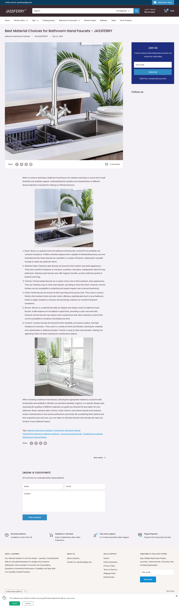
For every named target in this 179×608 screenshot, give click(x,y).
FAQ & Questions (111, 562)
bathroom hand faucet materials (17, 36)
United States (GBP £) (14, 591)
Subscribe (153, 72)
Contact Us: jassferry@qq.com (79, 562)
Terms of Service (110, 570)
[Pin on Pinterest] (21, 164)
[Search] (136, 10)
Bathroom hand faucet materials (40, 430)
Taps (34, 20)
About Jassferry (73, 558)
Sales (113, 20)
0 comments (115, 164)
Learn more (70, 598)
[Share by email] (31, 164)
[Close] (176, 596)
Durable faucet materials (93, 434)
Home (7, 20)
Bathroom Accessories (68, 20)
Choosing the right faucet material (67, 430)
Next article (98, 458)
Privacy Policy (109, 566)
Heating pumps (49, 20)
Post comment (35, 517)
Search (106, 558)
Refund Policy (109, 577)
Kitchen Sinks (19, 20)
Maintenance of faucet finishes (35, 437)
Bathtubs (103, 20)
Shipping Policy (110, 573)
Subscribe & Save (165, 2)
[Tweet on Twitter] (26, 164)
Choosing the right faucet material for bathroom (41, 434)
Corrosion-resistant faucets (71, 434)
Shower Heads (90, 20)
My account (149, 12)
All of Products (126, 20)
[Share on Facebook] (17, 164)
